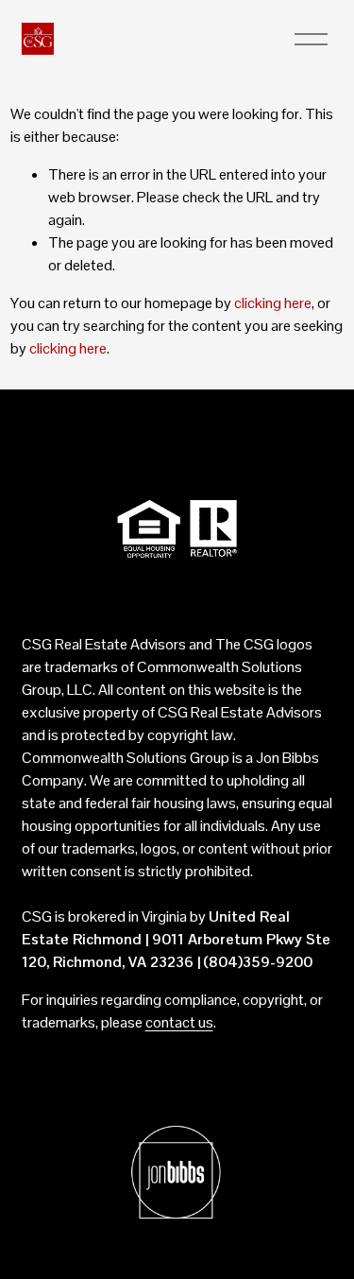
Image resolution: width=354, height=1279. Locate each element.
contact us (179, 1022)
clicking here (273, 303)
